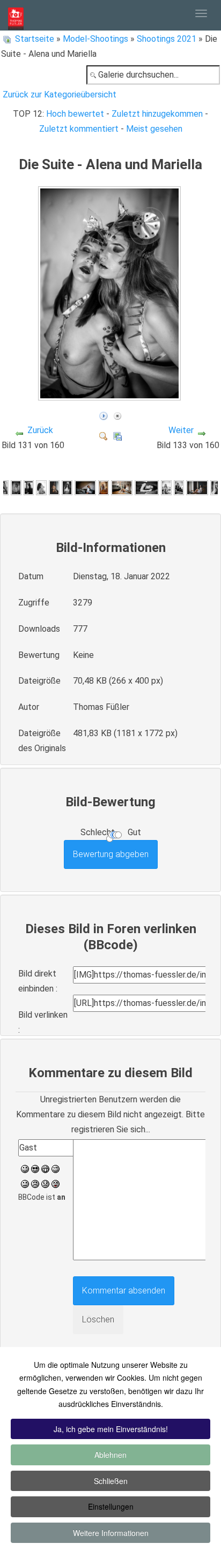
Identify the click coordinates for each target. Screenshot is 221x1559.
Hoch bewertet (75, 114)
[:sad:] (45, 1183)
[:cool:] (35, 1168)
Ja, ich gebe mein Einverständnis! (111, 1429)
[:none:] (25, 1183)
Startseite (34, 39)
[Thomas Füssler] (16, 15)
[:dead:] (55, 1183)
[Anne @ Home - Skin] (16, 487)
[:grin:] (45, 1168)
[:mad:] (35, 1183)
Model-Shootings (95, 39)
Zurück (40, 430)
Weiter (181, 430)
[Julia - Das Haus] (67, 487)
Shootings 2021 (166, 39)
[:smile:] (25, 1168)
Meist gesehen (154, 129)
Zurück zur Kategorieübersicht (59, 94)
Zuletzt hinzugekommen (157, 114)
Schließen (111, 1480)
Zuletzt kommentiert (79, 129)
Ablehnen (110, 1454)
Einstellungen (111, 1506)
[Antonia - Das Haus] (179, 487)
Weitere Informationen (111, 1532)
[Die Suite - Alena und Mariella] (110, 395)
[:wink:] (55, 1168)
